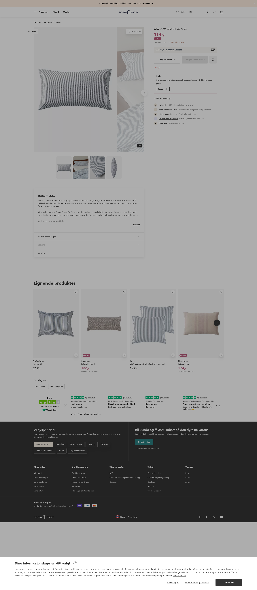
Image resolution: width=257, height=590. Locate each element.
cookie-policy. (179, 575)
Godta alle (229, 582)
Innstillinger (173, 582)
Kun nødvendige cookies (197, 582)
